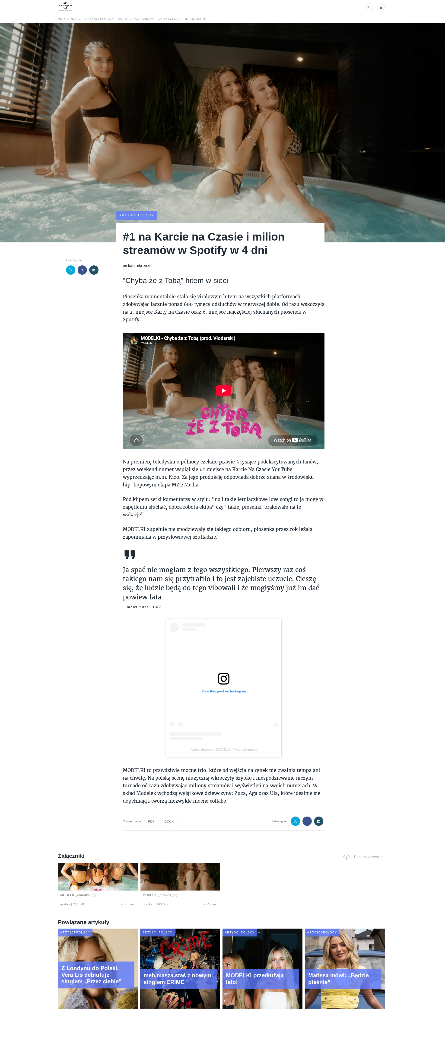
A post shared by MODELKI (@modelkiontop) (224, 749)
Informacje (195, 19)
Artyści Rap (170, 19)
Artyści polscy (99, 19)
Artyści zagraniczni (136, 19)
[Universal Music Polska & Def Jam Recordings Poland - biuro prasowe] (66, 11)
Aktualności (69, 19)
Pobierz (130, 904)
